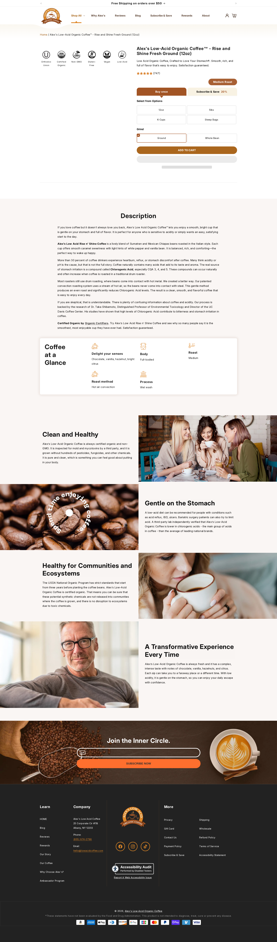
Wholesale (205, 828)
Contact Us (170, 837)
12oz (161, 109)
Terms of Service (209, 846)
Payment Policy (173, 846)
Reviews (45, 836)
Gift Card (169, 828)
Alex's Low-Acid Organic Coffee (143, 911)
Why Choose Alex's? (52, 872)
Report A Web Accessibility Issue (133, 877)
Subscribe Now (138, 763)
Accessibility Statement (212, 855)
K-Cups (161, 119)
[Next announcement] (235, 3)
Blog (42, 827)
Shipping (204, 819)
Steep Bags (211, 119)
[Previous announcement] (41, 3)
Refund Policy (207, 837)
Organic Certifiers (96, 323)
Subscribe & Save (174, 855)
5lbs (211, 109)
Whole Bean (212, 138)
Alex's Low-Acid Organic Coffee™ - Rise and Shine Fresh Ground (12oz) (95, 34)
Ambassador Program (52, 880)
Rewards (45, 845)
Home (43, 34)
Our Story (45, 854)
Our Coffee (46, 863)
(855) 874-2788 (82, 839)
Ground (161, 138)
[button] (187, 159)
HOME (43, 819)
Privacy (168, 819)
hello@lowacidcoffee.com (88, 850)
